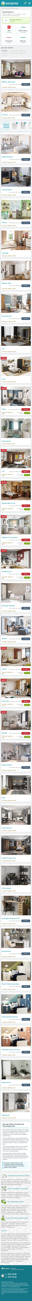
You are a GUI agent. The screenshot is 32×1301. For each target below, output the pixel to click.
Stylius (4, 409)
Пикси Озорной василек (10, 1017)
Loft (3, 349)
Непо (3, 797)
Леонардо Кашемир (8, 605)
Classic (4, 669)
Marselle (4, 733)
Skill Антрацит (6, 888)
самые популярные (13, 50)
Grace (4, 379)
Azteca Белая (6, 441)
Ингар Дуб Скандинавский (10, 918)
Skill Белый (5, 1115)
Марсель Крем (6, 283)
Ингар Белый (6, 951)
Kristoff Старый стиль (9, 858)
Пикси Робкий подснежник (10, 984)
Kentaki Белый (6, 571)
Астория (4, 114)
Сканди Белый (7, 316)
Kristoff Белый (6, 828)
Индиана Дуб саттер (8, 503)
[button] (29, 3)
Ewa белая (5, 701)
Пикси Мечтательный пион (11, 1049)
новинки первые (22, 53)
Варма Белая (6, 1082)
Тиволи (4, 222)
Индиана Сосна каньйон (10, 537)
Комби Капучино (7, 157)
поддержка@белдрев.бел (15, 1286)
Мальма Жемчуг (7, 765)
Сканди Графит (7, 189)
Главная (3, 8)
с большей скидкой (14, 53)
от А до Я (4, 55)
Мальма (4, 638)
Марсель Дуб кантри (8, 82)
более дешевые (22, 50)
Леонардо (5, 253)
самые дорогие (5, 53)
